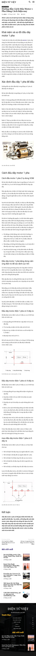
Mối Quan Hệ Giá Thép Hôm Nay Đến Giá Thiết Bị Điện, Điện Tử (12, 584)
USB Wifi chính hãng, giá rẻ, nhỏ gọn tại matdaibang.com (12, 594)
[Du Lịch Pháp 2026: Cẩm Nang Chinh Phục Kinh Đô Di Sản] (26, 557)
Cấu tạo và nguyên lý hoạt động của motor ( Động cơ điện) (27, 543)
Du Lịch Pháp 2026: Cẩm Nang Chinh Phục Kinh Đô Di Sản (12, 556)
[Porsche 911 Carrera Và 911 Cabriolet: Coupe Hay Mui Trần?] (26, 576)
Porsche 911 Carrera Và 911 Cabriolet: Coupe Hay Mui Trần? (12, 575)
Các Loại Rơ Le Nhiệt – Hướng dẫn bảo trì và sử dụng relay (8, 543)
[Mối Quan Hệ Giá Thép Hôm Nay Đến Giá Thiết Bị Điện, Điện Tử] (26, 585)
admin (4, 14)
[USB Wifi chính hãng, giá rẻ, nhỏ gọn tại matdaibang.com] (26, 595)
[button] (30, 2)
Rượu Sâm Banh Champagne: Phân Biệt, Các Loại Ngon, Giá (11, 565)
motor (25, 40)
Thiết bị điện (5, 6)
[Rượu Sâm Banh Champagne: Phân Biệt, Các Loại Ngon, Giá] (26, 566)
